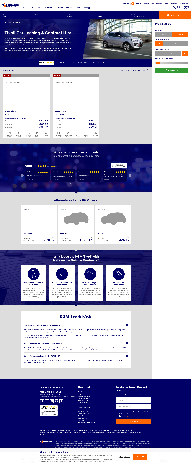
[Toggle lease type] (132, 3)
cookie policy (101, 461)
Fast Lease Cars (83, 400)
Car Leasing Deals (83, 398)
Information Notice (135, 432)
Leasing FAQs (44, 430)
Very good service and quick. (35, 175)
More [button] (86, 8)
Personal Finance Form (47, 432)
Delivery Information (84, 396)
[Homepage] (10, 4)
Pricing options (163, 24)
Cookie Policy (105, 430)
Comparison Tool (83, 414)
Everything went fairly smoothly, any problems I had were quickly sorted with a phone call (63, 175)
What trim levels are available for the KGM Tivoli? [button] (43, 343)
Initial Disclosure (122, 432)
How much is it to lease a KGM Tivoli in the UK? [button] (42, 325)
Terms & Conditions (64, 430)
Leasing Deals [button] (49, 8)
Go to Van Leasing (83, 416)
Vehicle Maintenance (84, 405)
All (159, 44)
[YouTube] (52, 401)
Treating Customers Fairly (81, 432)
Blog (79, 409)
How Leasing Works (84, 407)
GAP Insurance (45, 435)
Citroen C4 (28, 233)
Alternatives (98, 63)
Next (130, 175)
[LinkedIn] (47, 401)
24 (167, 44)
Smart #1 (102, 233)
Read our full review (9, 70)
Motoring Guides (83, 411)
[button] (16, 15)
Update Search (176, 15)
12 (185, 53)
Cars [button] (24, 8)
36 (176, 44)
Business (126, 3)
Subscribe (132, 421)
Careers (53, 430)
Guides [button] (78, 8)
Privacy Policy (125, 416)
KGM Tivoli (11, 111)
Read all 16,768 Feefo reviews (76, 184)
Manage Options (125, 457)
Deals (62, 63)
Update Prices (173, 70)
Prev (22, 175)
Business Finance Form (64, 432)
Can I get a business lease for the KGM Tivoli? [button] (42, 356)
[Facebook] (42, 401)
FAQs (112, 63)
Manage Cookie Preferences (86, 422)
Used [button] (38, 8)
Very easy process (83, 175)
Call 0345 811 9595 (50, 391)
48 (184, 44)
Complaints (111, 432)
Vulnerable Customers (98, 432)
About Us (81, 392)
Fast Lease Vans (83, 403)
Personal (138, 3)
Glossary (130, 430)
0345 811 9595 (180, 6)
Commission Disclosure (118, 430)
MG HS (64, 233)
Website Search (83, 418)
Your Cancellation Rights (79, 430)
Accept (141, 457)
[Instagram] (56, 401)
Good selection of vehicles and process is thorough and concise (113, 175)
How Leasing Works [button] (65, 8)
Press (80, 394)
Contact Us (81, 420)
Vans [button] (32, 8)
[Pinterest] (61, 401)
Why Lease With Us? (79, 63)
